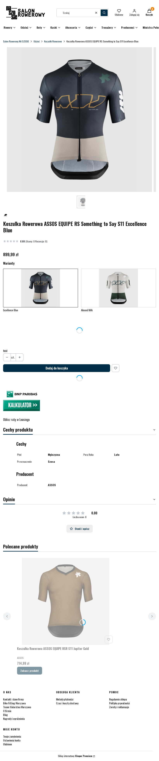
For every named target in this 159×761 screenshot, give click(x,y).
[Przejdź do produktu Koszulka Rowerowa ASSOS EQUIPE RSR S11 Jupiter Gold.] (65, 601)
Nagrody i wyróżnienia (14, 719)
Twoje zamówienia (12, 736)
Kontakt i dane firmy (13, 699)
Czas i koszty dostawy (67, 703)
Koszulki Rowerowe (53, 41)
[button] (104, 12)
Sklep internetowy (75, 756)
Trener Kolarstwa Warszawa (17, 707)
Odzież (37, 41)
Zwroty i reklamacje (119, 707)
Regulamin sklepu (118, 699)
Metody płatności (64, 699)
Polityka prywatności (119, 703)
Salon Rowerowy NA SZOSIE (16, 41)
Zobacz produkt (29, 671)
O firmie (7, 711)
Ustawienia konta (11, 740)
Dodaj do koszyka (57, 368)
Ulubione (7, 744)
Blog (5, 715)
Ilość (5, 351)
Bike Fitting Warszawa (14, 703)
